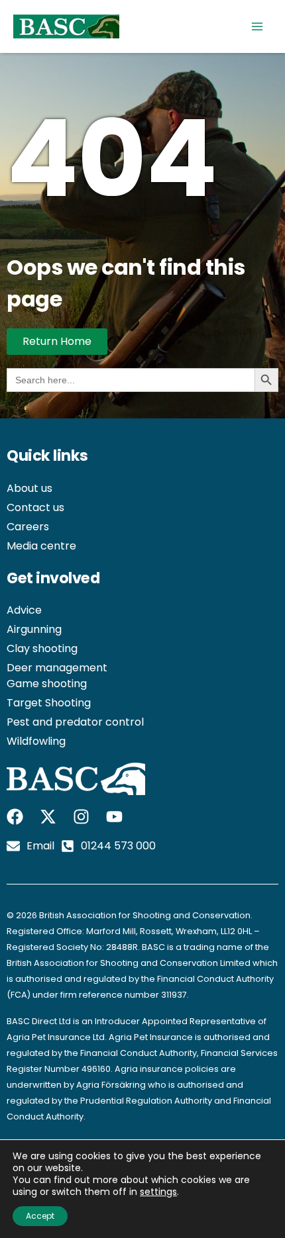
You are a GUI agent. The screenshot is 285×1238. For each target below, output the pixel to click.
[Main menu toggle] (257, 26)
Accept (40, 1215)
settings (158, 1192)
